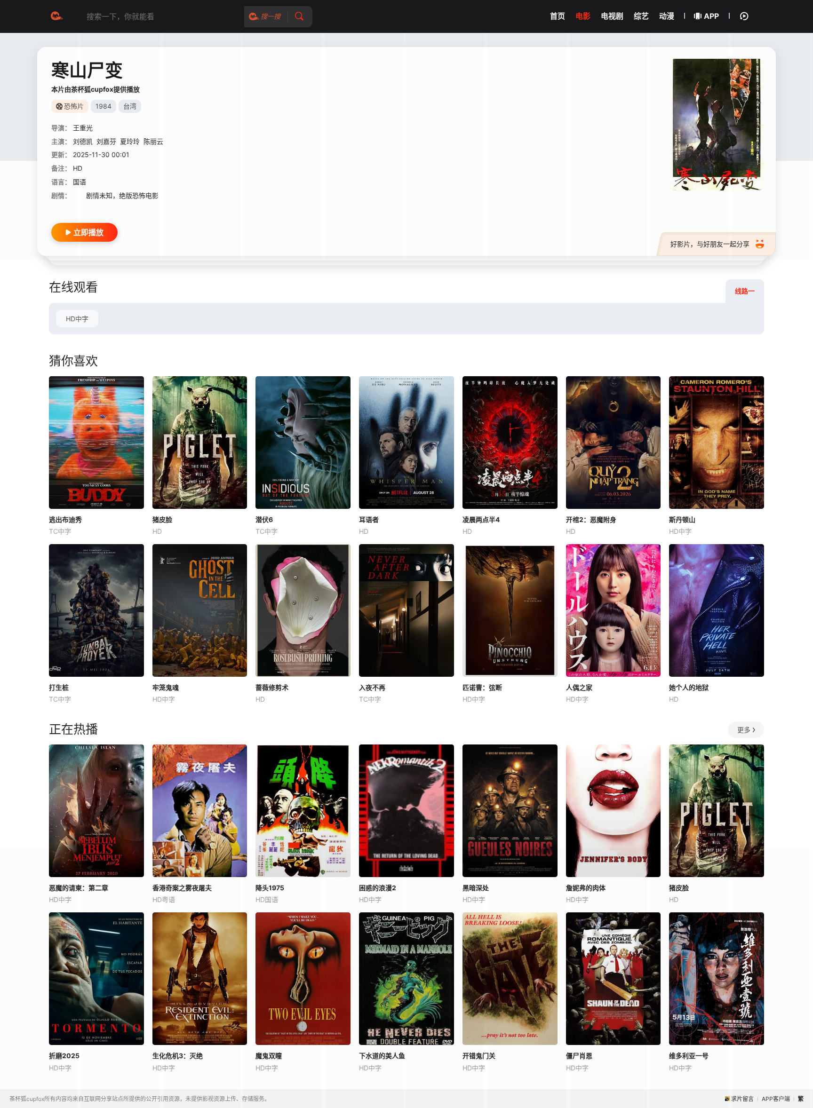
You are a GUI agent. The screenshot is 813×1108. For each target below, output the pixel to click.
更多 (743, 730)
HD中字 (77, 319)
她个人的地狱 (689, 687)
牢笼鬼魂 (165, 687)
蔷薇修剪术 (271, 687)
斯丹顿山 (682, 519)
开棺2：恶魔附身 (591, 519)
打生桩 (59, 687)
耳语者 (369, 519)
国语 (79, 182)
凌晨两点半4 (481, 519)
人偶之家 (579, 687)
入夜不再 (372, 687)
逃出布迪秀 (65, 519)
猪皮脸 (162, 519)
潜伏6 (264, 519)
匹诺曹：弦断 (482, 687)
